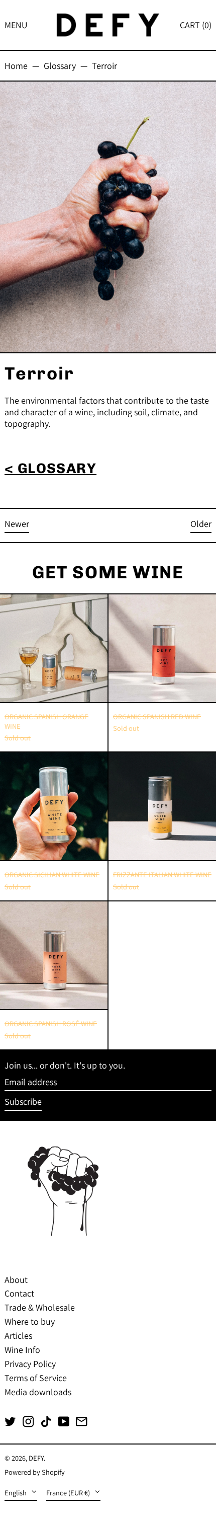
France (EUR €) (68, 1492)
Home (16, 65)
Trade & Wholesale (40, 1307)
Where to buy (30, 1321)
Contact (19, 1293)
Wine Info (22, 1349)
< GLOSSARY (50, 468)
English (16, 1492)
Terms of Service (36, 1378)
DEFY (36, 1458)
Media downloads (38, 1392)
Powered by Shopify (35, 1472)
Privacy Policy (30, 1364)
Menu (16, 25)
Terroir (104, 65)
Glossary (60, 65)
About (16, 1279)
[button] (195, 25)
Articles (18, 1335)
